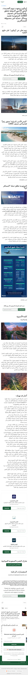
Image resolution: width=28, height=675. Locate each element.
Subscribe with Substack (15, 649)
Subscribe (20, 2)
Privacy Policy (15, 655)
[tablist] (4, 608)
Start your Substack (11, 671)
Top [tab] (2, 608)
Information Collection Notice (18, 654)
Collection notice (23, 668)
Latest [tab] (6, 608)
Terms (18, 668)
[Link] (23, 31)
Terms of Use (21, 652)
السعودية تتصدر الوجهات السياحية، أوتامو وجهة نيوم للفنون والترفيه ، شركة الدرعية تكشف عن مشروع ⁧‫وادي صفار (10, 613)
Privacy (15, 668)
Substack (8, 673)
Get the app (19, 671)
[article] (14, 617)
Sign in (25, 2)
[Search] (25, 608)
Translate (4, 5)
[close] (24, 628)
